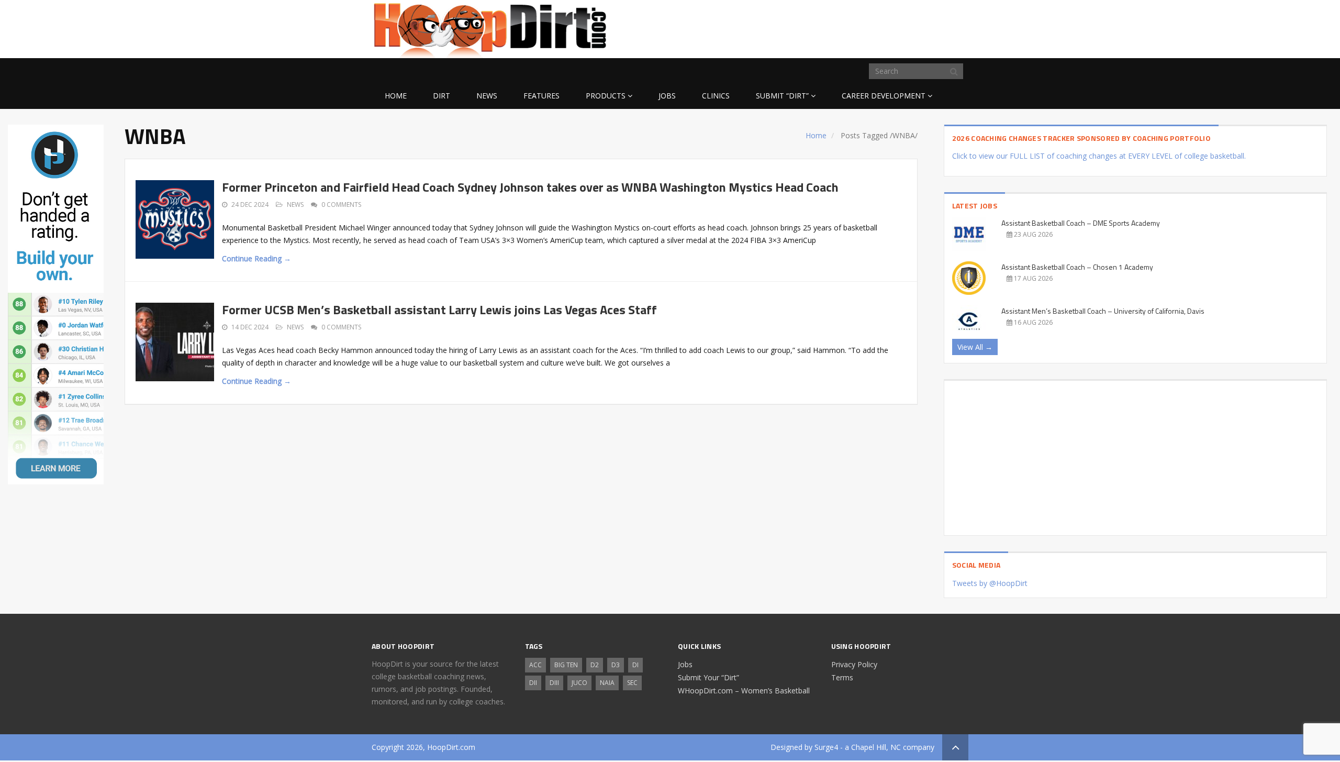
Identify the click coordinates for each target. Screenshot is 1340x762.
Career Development (883, 96)
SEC (632, 682)
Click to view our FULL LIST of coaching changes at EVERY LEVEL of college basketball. (1099, 156)
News (486, 96)
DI (635, 664)
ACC (535, 664)
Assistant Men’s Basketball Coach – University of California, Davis (1102, 310)
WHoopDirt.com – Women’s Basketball (744, 690)
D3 (615, 664)
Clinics (716, 96)
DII (533, 682)
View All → (974, 347)
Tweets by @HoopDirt (990, 583)
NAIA (607, 682)
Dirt (441, 96)
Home (396, 96)
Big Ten (566, 664)
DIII (554, 682)
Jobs (667, 96)
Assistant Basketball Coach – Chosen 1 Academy (1077, 266)
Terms (842, 677)
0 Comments (341, 204)
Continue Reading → (256, 258)
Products (606, 96)
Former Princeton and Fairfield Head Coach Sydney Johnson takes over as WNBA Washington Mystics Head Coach (530, 187)
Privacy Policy (854, 664)
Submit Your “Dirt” (708, 677)
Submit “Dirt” (782, 96)
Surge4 (826, 747)
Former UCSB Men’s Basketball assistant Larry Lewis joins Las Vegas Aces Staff (439, 309)
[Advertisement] (884, 27)
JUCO (579, 682)
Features (541, 96)
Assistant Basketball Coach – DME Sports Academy (1080, 222)
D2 (594, 664)
